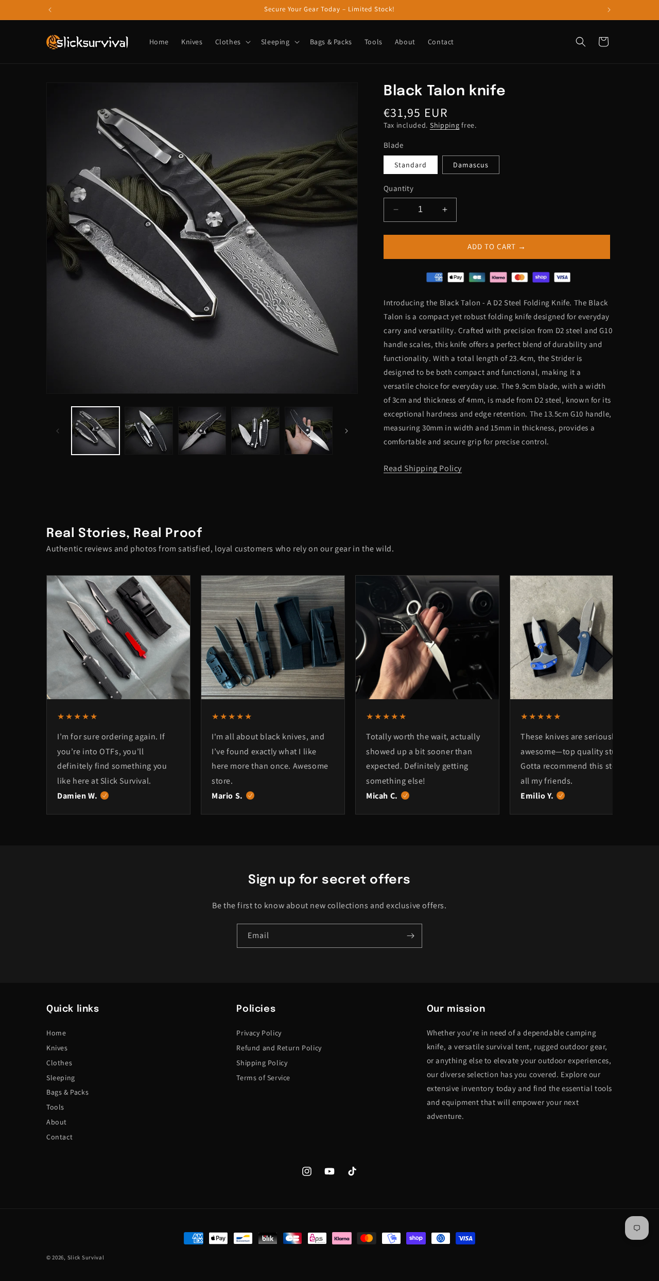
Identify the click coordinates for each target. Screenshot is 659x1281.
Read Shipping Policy (423, 468)
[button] (232, 42)
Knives (57, 1047)
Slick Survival (86, 1257)
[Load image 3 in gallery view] (202, 431)
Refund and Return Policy (278, 1047)
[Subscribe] (410, 936)
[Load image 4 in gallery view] (255, 431)
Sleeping (60, 1077)
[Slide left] (57, 431)
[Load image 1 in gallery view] (95, 431)
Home (56, 1032)
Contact (59, 1136)
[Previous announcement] (50, 10)
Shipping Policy (261, 1062)
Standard (410, 164)
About (56, 1122)
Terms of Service (263, 1077)
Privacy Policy (258, 1032)
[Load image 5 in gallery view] (309, 431)
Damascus (471, 164)
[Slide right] (346, 431)
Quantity (398, 188)
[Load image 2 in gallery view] (148, 431)
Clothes (59, 1062)
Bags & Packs (67, 1092)
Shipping (445, 125)
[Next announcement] (609, 10)
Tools (55, 1107)
